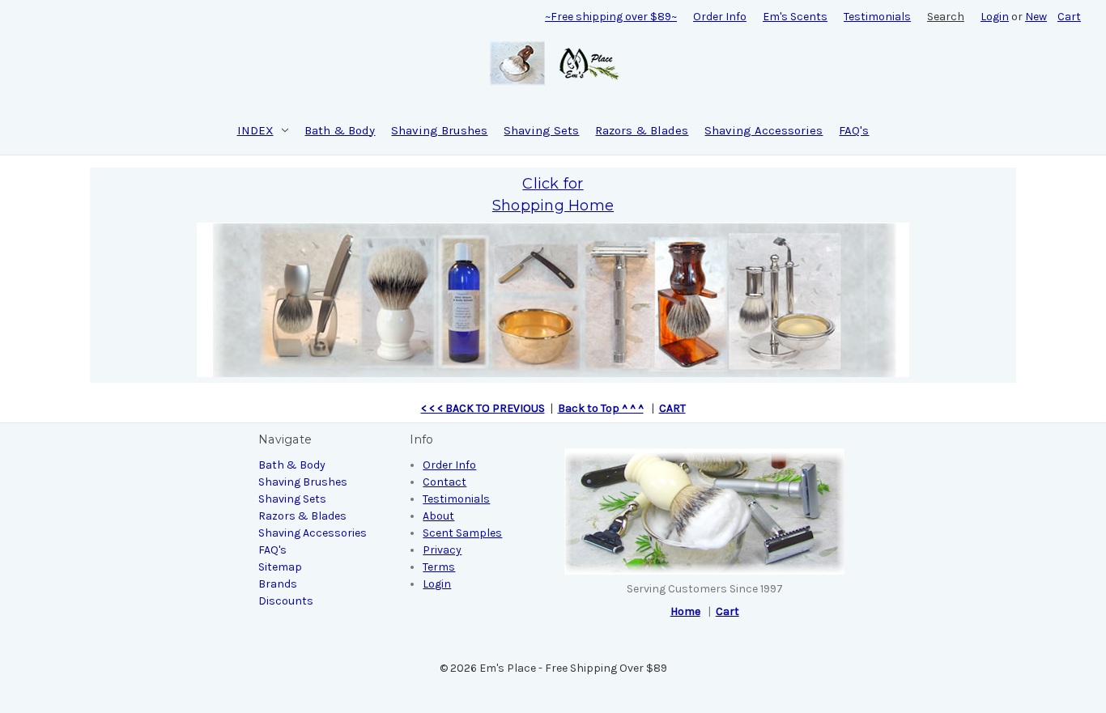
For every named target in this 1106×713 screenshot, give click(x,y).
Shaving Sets (541, 130)
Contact (444, 482)
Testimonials (877, 16)
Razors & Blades (641, 130)
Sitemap (280, 567)
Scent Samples (462, 533)
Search (945, 16)
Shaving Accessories (763, 130)
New (1036, 16)
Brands (277, 584)
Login (995, 16)
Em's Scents (795, 16)
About (438, 516)
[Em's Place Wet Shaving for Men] (553, 298)
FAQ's (854, 130)
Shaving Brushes (439, 130)
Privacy (442, 550)
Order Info (720, 16)
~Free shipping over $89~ (611, 16)
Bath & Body (339, 130)
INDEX (255, 130)
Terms (439, 567)
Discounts (285, 601)
